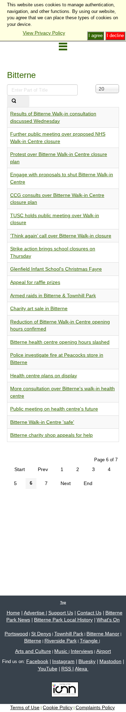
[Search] (14, 101)
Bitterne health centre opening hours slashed (60, 342)
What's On (108, 619)
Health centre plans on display (43, 375)
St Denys (41, 633)
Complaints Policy (95, 707)
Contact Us (89, 612)
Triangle (89, 640)
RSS (66, 668)
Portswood (16, 633)
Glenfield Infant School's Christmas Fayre (56, 269)
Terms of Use (25, 707)
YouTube (47, 668)
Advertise (35, 612)
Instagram (63, 661)
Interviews (82, 651)
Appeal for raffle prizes (35, 282)
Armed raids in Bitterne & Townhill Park (53, 295)
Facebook (37, 661)
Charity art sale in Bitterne (39, 308)
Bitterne (32, 640)
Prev (43, 469)
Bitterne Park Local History (63, 619)
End (88, 483)
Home (13, 612)
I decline (115, 35)
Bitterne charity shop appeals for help (51, 435)
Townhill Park (68, 633)
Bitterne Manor (102, 633)
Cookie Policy (57, 707)
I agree (96, 35)
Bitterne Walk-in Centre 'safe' (42, 422)
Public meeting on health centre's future (54, 409)
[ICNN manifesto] (63, 690)
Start (19, 469)
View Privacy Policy (44, 33)
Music (61, 651)
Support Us (60, 612)
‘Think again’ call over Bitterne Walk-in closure (60, 235)
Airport (103, 651)
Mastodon (110, 661)
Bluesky (87, 661)
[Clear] (24, 101)
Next (66, 483)
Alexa (82, 668)
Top (63, 602)
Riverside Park (60, 640)
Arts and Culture (33, 651)
